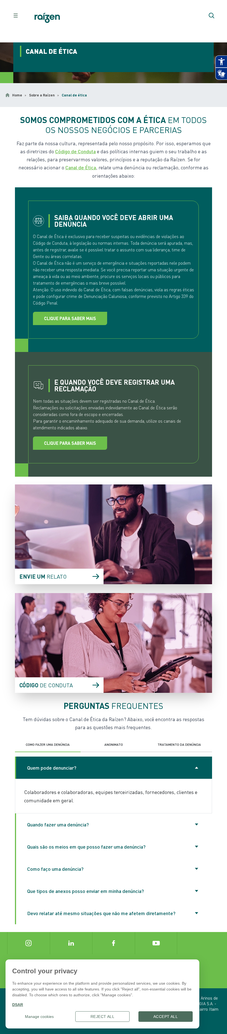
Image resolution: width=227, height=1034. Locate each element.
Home (17, 95)
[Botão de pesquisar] (211, 15)
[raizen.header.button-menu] (15, 15)
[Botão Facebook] (113, 943)
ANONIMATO (113, 744)
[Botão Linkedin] (71, 943)
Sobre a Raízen (42, 95)
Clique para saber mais (70, 318)
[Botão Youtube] (156, 943)
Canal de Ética (80, 167)
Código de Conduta (75, 151)
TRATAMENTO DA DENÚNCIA (179, 744)
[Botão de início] (47, 18)
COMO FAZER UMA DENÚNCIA (48, 744)
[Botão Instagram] (28, 943)
